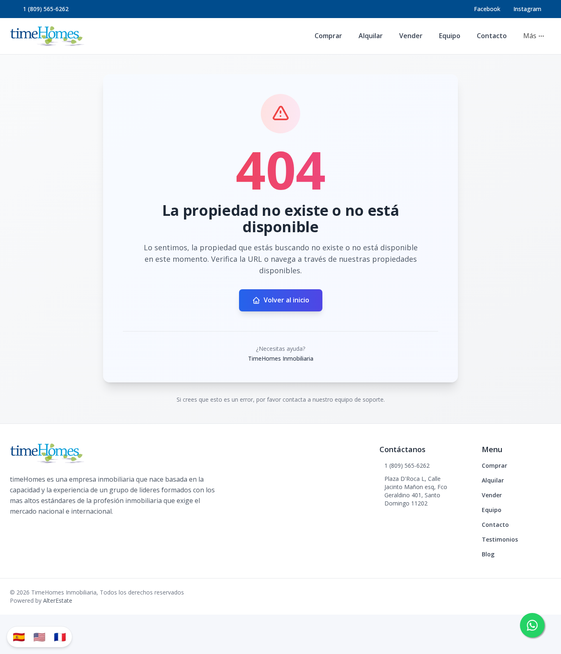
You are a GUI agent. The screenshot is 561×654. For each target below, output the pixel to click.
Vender (411, 35)
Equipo (449, 35)
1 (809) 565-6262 (46, 9)
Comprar (328, 35)
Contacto (492, 35)
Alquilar (371, 35)
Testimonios (500, 539)
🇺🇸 (39, 636)
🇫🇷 (60, 636)
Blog (488, 554)
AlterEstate (57, 600)
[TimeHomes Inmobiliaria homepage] (47, 36)
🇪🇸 (19, 636)
